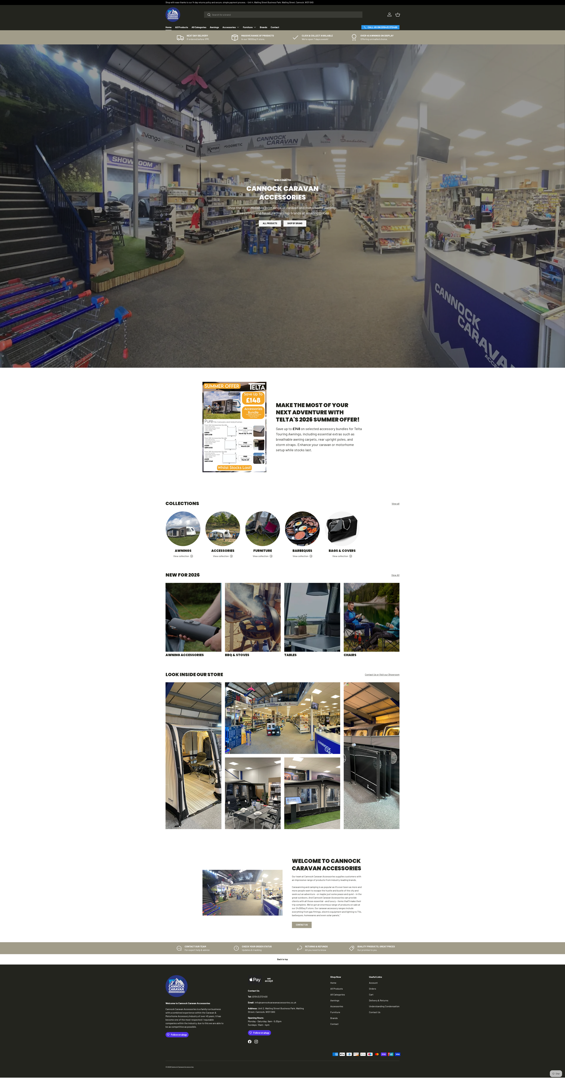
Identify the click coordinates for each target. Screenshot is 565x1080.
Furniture (248, 27)
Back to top (282, 959)
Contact (275, 27)
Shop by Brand (294, 223)
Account (373, 982)
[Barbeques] (302, 528)
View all (395, 503)
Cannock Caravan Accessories (182, 1067)
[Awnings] (183, 528)
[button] (397, 14)
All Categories (199, 27)
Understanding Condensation (384, 1006)
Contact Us (302, 925)
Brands (263, 27)
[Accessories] (222, 528)
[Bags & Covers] (342, 528)
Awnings (214, 27)
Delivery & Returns (378, 1000)
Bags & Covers (342, 551)
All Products (181, 27)
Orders (372, 988)
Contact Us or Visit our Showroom (382, 674)
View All (395, 575)
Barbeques (302, 551)
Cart (371, 994)
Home (169, 27)
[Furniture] (262, 528)
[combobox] (283, 14)
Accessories (229, 27)
